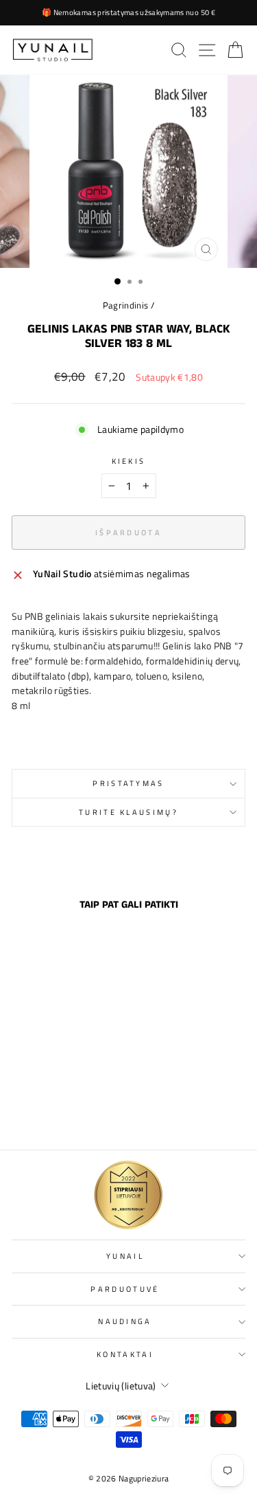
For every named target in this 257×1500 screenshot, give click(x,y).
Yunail (125, 1256)
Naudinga (125, 1321)
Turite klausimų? (128, 812)
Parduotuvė (124, 1289)
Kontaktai (125, 1354)
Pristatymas (128, 783)
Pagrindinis (126, 305)
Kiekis (129, 461)
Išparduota (56, 1109)
